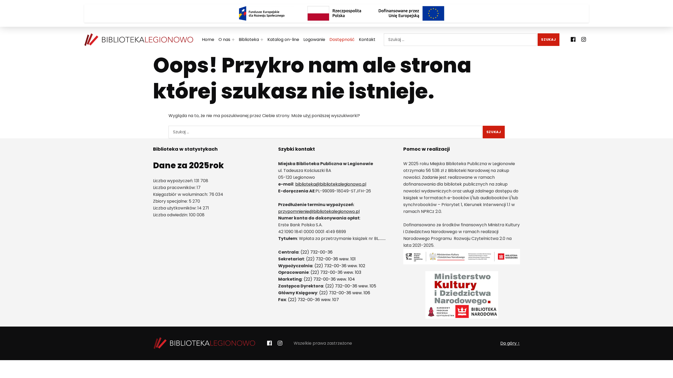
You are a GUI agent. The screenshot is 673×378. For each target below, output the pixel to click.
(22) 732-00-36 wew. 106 (344, 293)
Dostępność (342, 39)
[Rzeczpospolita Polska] (336, 13)
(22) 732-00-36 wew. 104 (329, 279)
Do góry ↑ (510, 343)
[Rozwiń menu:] (233, 39)
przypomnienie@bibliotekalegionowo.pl (319, 211)
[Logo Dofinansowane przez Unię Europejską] (411, 13)
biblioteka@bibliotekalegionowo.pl (330, 184)
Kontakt (367, 39)
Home (208, 39)
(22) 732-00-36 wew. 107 (313, 300)
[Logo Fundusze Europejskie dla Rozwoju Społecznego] (261, 13)
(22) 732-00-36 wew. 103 (335, 272)
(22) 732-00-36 (316, 252)
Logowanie (314, 39)
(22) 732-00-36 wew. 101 (331, 259)
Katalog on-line (283, 39)
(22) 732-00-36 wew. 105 (350, 286)
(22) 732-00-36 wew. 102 (339, 266)
